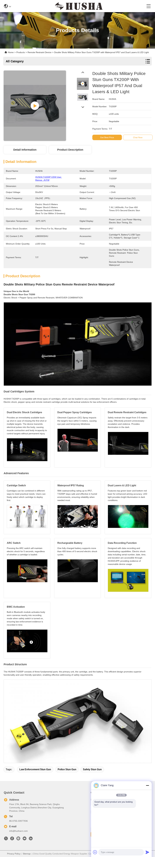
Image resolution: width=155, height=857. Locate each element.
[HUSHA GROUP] (78, 6)
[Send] (147, 852)
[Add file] (95, 852)
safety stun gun (92, 769)
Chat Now (137, 137)
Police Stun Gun (67, 769)
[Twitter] (6, 839)
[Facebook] (12, 839)
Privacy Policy (13, 853)
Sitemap (27, 853)
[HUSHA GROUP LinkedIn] (31, 839)
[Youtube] (24, 839)
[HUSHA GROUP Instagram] (18, 839)
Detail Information (24, 149)
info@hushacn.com (18, 831)
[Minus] (147, 785)
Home (11, 52)
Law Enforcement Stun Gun (35, 769)
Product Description (70, 149)
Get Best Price (107, 137)
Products (20, 52)
